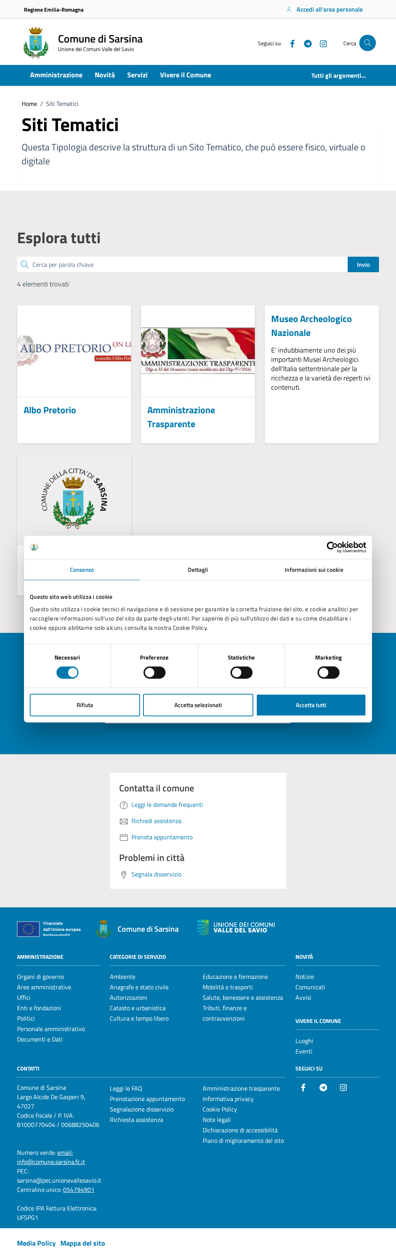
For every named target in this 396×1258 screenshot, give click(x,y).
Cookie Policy (220, 1109)
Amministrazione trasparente (241, 1088)
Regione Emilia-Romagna (54, 9)
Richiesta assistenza (136, 1119)
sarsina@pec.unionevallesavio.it (59, 1180)
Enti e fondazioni (39, 1008)
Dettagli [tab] (198, 569)
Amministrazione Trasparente (181, 417)
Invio (363, 264)
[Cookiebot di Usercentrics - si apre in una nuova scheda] (332, 547)
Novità (105, 75)
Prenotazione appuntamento (147, 1098)
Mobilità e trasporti (228, 987)
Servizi (137, 75)
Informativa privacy (228, 1098)
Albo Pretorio (50, 410)
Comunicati (310, 987)
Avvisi (303, 997)
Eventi (303, 1051)
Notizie (304, 976)
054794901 (78, 1189)
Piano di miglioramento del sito (243, 1140)
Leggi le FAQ (126, 1088)
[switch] (154, 673)
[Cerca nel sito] (367, 43)
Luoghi (304, 1040)
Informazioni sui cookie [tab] (314, 569)
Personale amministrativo (51, 1028)
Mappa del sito (82, 1243)
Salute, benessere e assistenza (243, 997)
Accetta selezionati (198, 704)
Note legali (217, 1119)
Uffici (24, 997)
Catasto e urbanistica (138, 1008)
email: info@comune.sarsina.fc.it (51, 1157)
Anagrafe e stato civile (139, 987)
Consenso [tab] (82, 569)
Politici (26, 1018)
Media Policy (36, 1243)
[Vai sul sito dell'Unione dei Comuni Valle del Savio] (236, 928)
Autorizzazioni (128, 997)
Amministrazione (56, 75)
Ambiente (122, 976)
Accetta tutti (311, 704)
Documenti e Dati (40, 1039)
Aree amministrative (44, 987)
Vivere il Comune (185, 75)
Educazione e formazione (235, 976)
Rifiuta (85, 704)
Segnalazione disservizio (142, 1109)
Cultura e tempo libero (139, 1018)
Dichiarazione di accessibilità (240, 1130)
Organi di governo (40, 976)
